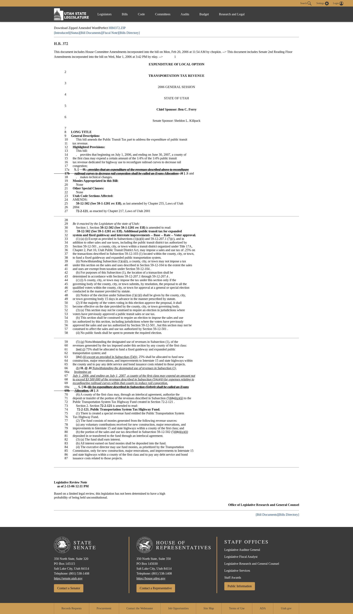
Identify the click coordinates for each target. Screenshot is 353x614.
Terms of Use (237, 608)
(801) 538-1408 (79, 573)
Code (141, 14)
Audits (185, 14)
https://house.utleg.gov (150, 578)
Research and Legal (232, 14)
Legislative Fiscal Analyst (240, 556)
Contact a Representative (156, 588)
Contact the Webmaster (139, 608)
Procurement (104, 608)
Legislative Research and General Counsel (251, 563)
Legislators (104, 14)
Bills (125, 14)
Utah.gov (286, 608)
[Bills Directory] (129, 33)
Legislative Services (237, 570)
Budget (204, 14)
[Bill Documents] (91, 33)
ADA (263, 608)
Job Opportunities (178, 608)
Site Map (208, 608)
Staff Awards (232, 577)
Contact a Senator (68, 588)
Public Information (240, 586)
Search (303, 3)
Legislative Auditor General (242, 549)
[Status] (75, 33)
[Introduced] (62, 33)
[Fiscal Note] (110, 33)
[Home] (71, 14)
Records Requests (71, 608)
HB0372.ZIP (117, 28)
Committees (162, 14)
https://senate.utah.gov (68, 578)
